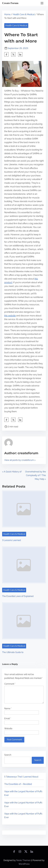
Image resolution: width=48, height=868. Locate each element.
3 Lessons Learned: (11, 540)
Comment (9, 684)
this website (10, 315)
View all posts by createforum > (19, 460)
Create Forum (10, 3)
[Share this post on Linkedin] (20, 54)
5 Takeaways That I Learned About (21, 776)
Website (8, 728)
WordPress (24, 864)
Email (7, 718)
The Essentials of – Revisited (18, 784)
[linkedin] (31, 852)
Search (7, 755)
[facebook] (6, 54)
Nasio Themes (23, 860)
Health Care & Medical (24, 14)
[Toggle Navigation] (42, 3)
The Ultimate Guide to (12, 652)
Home (7, 14)
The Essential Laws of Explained (17, 596)
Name (7, 708)
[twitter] (13, 54)
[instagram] (20, 852)
